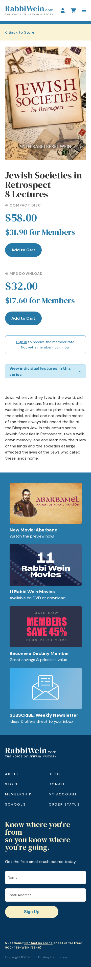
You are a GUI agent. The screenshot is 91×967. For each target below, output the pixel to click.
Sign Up (31, 912)
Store (12, 784)
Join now (62, 347)
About (12, 774)
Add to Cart (23, 250)
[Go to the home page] (29, 10)
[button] (84, 10)
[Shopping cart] (73, 10)
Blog (54, 774)
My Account (63, 794)
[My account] (63, 10)
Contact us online (38, 943)
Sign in (21, 342)
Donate (57, 784)
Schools (15, 804)
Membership (18, 794)
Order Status (64, 804)
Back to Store (21, 32)
